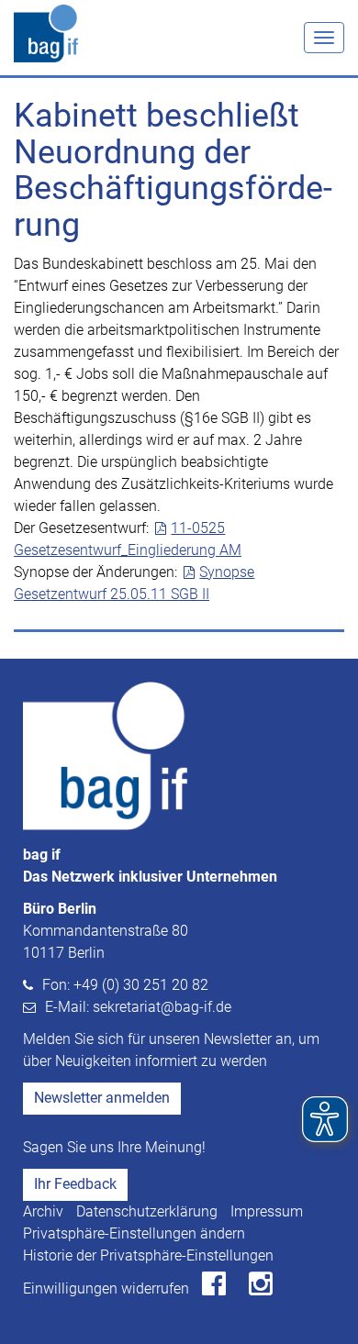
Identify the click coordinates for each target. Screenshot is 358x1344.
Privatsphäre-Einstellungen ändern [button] (134, 1233)
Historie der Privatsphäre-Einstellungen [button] (148, 1255)
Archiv (43, 1211)
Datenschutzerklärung (147, 1211)
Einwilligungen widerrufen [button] (106, 1288)
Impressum (266, 1211)
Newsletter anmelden (102, 1097)
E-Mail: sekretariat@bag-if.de (138, 1007)
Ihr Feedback (75, 1184)
